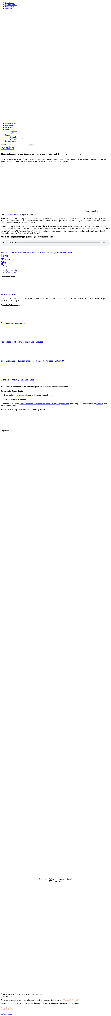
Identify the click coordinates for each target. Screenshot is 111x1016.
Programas (14, 131)
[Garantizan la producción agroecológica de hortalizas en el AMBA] (10, 357)
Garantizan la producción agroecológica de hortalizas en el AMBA (32, 361)
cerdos (36, 253)
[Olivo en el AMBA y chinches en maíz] (10, 376)
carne (31, 253)
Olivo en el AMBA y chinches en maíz (18, 380)
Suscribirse (9, 7)
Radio (7, 129)
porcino (62, 253)
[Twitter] (55, 654)
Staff (11, 133)
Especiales (9, 127)
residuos (68, 253)
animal (26, 253)
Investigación (10, 123)
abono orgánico (12, 253)
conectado (23, 395)
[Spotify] (55, 877)
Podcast (8, 135)
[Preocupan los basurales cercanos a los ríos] (10, 338)
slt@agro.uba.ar (6, 1014)
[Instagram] (55, 766)
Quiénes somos (11, 5)
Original (13, 137)
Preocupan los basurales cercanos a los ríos (22, 342)
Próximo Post (10, 272)
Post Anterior (11, 270)
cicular (41, 253)
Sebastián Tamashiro (13, 215)
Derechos (9, 9)
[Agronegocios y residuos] (10, 319)
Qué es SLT (9, 3)
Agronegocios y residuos (13, 323)
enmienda (48, 253)
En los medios (10, 141)
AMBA (21, 253)
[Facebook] (55, 542)
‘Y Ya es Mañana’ (16, 139)
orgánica (55, 253)
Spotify (99, 404)
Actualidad (9, 125)
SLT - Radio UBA (7, 149)
